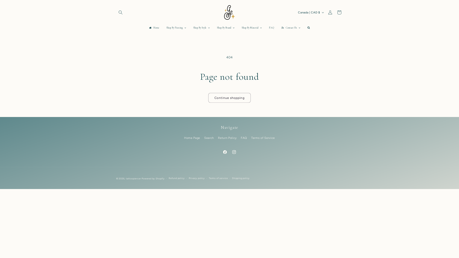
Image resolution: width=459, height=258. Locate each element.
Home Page (192, 138)
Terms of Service (263, 138)
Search (209, 138)
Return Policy (227, 138)
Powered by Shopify (153, 178)
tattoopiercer (133, 178)
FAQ (244, 138)
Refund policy (176, 178)
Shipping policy (241, 178)
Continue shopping (229, 98)
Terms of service (218, 178)
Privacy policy (197, 178)
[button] (120, 12)
